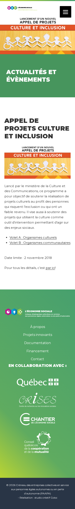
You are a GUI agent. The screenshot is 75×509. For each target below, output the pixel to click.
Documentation (37, 343)
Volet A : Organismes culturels (33, 237)
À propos (37, 327)
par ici (50, 268)
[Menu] (65, 12)
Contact (37, 359)
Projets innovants (37, 335)
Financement (37, 351)
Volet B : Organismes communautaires (40, 243)
